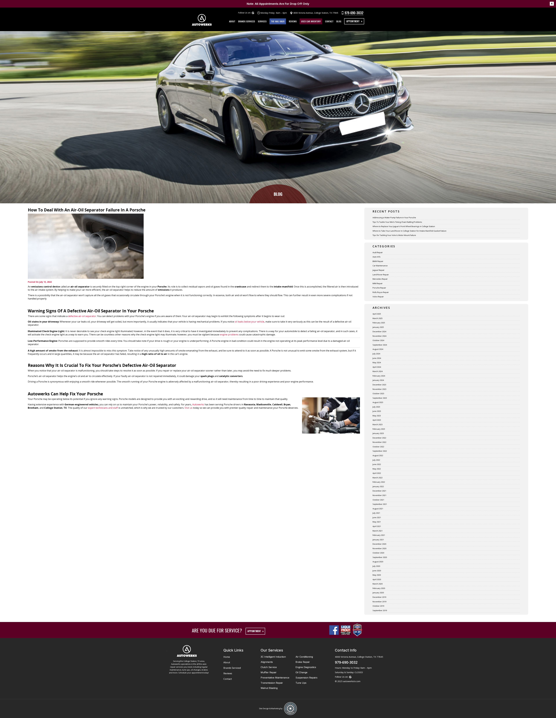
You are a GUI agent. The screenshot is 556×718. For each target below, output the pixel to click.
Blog (338, 21)
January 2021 (378, 539)
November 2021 (379, 495)
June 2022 (377, 464)
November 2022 (379, 442)
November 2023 (379, 389)
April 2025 (377, 314)
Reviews (293, 21)
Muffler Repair (269, 672)
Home (226, 656)
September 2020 (380, 557)
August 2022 (378, 455)
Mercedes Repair (380, 279)
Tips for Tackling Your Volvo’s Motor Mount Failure (394, 235)
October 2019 (378, 606)
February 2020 (379, 588)
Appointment (353, 21)
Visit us (188, 407)
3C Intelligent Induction (273, 656)
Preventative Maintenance (275, 677)
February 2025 (379, 322)
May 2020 (377, 575)
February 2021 (379, 535)
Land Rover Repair (381, 274)
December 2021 (379, 490)
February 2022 (379, 482)
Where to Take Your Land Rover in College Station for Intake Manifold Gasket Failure (409, 231)
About (232, 21)
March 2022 (378, 477)
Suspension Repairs (306, 677)
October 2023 (378, 393)
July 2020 (376, 566)
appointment (254, 631)
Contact (329, 21)
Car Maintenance (380, 265)
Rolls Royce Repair (381, 292)
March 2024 (378, 371)
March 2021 (378, 530)
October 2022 (378, 446)
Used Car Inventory (311, 21)
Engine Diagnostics (306, 667)
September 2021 (380, 504)
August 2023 (378, 402)
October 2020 (378, 552)
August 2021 (378, 508)
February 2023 (379, 429)
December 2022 (379, 437)
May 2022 (377, 468)
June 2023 (377, 411)
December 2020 (379, 544)
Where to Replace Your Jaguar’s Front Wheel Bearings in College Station (404, 226)
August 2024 (378, 349)
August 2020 (378, 561)
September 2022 (380, 451)
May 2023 (377, 415)
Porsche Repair (379, 287)
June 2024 (377, 358)
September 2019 (380, 610)
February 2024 (379, 375)
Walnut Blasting (269, 688)
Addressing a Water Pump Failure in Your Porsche (394, 217)
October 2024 (378, 340)
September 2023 (380, 398)
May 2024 (377, 362)
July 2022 (376, 460)
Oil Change (301, 672)
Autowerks (198, 404)
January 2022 (378, 486)
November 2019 (379, 601)
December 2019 (379, 597)
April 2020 (377, 579)
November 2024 (379, 336)
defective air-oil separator (82, 316)
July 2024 (376, 353)
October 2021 (378, 499)
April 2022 (377, 473)
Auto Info (377, 256)
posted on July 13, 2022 (40, 282)
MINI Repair (378, 283)
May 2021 (377, 521)
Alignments (267, 662)
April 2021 (377, 526)
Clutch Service (269, 667)
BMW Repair (378, 261)
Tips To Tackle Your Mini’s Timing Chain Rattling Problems (397, 222)
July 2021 (376, 513)
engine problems (229, 334)
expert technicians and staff (103, 407)
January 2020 (378, 592)
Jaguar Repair (378, 270)
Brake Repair (303, 662)
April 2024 (377, 367)
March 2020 (378, 583)
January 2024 (378, 380)
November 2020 (379, 548)
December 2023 (379, 384)
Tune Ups (301, 682)
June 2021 (377, 517)
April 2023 (377, 420)
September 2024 (380, 345)
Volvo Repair (378, 296)
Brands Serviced (246, 21)
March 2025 (378, 318)
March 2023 (378, 424)
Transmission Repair (272, 682)
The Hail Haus (278, 21)
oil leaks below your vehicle (249, 321)
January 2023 (378, 433)
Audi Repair (378, 252)
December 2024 (379, 331)
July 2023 (376, 406)
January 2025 (378, 327)
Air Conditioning (304, 656)
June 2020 (377, 570)
